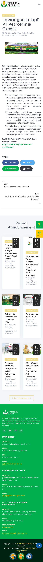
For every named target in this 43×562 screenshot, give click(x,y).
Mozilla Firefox (31, 548)
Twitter (28, 162)
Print (27, 168)
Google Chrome (21, 551)
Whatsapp (11, 168)
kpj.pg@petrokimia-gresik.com (13, 496)
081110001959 (7, 527)
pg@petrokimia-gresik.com (12, 464)
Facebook (12, 162)
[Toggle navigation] (39, 4)
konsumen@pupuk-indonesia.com (14, 533)
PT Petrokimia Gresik (24, 543)
